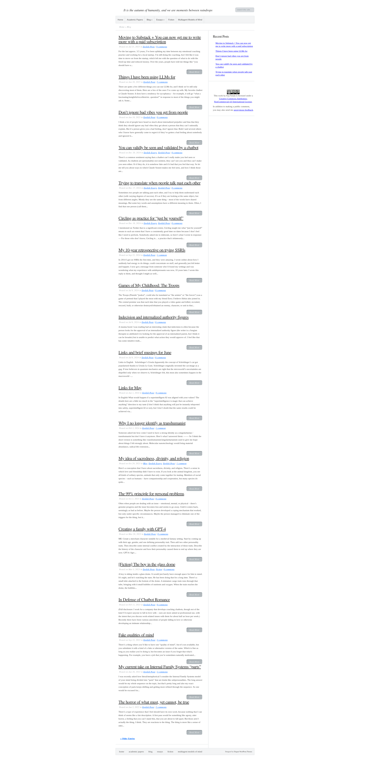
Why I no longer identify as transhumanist (152, 423)
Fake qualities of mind (136, 635)
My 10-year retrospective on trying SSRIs (152, 250)
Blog (149, 20)
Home (120, 20)
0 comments (161, 46)
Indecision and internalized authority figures (154, 317)
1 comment (162, 255)
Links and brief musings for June (145, 352)
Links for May (130, 387)
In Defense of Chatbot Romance (144, 599)
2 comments (162, 671)
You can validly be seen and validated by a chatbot (158, 147)
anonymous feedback (243, 110)
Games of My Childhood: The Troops (149, 285)
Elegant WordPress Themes (243, 751)
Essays (160, 20)
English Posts (149, 46)
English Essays (150, 152)
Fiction (171, 20)
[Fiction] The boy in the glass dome (147, 564)
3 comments (162, 639)
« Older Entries (127, 738)
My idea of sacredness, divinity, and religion (154, 458)
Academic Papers (135, 20)
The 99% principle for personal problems (151, 493)
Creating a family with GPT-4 (142, 529)
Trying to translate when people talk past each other (159, 183)
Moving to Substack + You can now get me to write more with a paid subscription (160, 39)
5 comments (162, 81)
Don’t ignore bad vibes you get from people (153, 112)
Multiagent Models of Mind (190, 20)
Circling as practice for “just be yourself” (151, 218)
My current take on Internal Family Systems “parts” (160, 666)
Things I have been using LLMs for (147, 77)
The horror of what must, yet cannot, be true (154, 702)
